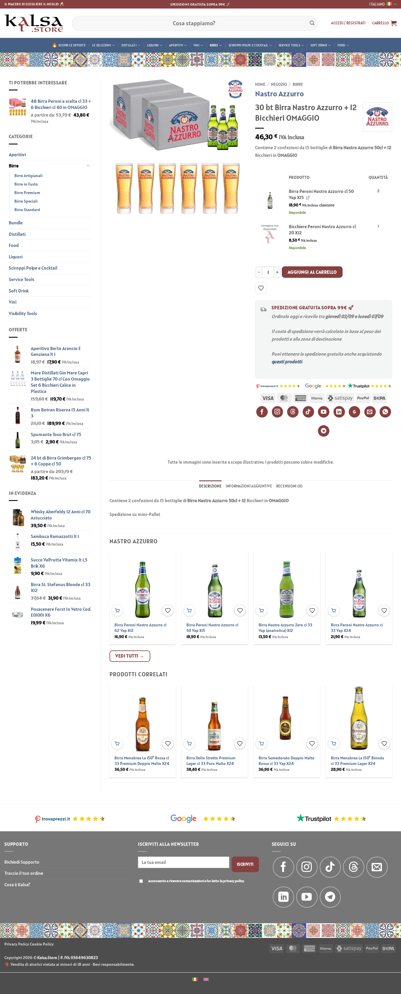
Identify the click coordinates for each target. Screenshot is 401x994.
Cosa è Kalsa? (17, 884)
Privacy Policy (16, 944)
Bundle (16, 223)
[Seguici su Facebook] (283, 867)
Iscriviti (245, 864)
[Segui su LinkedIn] (283, 897)
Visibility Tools (23, 313)
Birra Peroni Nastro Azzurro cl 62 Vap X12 (140, 627)
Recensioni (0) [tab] (289, 486)
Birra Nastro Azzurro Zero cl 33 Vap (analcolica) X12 (285, 627)
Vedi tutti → (129, 656)
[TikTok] (308, 412)
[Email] (370, 412)
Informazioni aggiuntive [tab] (249, 486)
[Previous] (119, 587)
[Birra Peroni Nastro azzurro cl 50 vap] (270, 198)
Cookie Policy (42, 944)
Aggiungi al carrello (312, 272)
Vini (196, 45)
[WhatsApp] (385, 412)
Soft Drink (319, 45)
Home (260, 84)
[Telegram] (323, 431)
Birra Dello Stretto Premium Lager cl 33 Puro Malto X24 (210, 760)
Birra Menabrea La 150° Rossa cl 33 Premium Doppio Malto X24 (141, 760)
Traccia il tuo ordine (23, 873)
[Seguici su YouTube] (307, 897)
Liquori (153, 45)
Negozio (279, 84)
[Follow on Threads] (353, 867)
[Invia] (312, 23)
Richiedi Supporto (21, 862)
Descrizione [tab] (210, 486)
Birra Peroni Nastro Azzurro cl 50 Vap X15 (212, 627)
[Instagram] (277, 412)
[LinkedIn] (339, 412)
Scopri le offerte (72, 45)
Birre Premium (27, 192)
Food (342, 45)
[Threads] (293, 412)
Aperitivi (176, 45)
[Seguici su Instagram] (307, 867)
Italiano (377, 4)
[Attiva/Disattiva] (88, 165)
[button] (348, 23)
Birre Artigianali (28, 175)
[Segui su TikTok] (330, 867)
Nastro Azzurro (279, 93)
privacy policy (233, 881)
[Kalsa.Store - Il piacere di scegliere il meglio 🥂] (33, 23)
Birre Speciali (26, 201)
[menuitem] (195, 979)
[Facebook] (262, 412)
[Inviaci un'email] (377, 867)
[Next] (382, 587)
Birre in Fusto (26, 184)
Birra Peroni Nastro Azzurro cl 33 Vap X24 (357, 627)
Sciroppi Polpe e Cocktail (248, 45)
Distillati (129, 45)
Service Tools (289, 45)
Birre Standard (27, 209)
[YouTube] (323, 412)
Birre (214, 45)
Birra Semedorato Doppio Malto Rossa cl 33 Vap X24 (286, 760)
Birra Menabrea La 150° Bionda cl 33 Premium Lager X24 (357, 760)
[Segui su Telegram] (330, 897)
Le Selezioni (101, 45)
